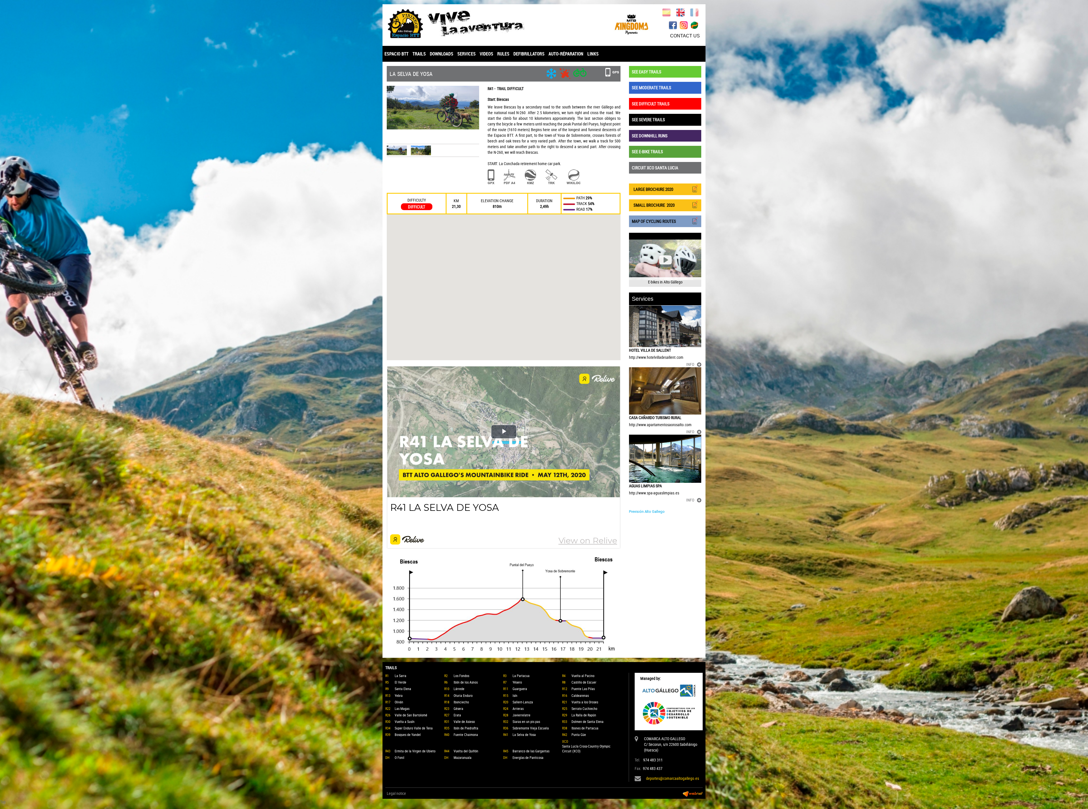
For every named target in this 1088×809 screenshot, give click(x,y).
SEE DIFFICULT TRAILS (651, 103)
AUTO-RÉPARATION (566, 54)
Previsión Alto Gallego (647, 511)
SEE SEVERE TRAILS (648, 119)
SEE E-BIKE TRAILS (647, 151)
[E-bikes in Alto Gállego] (665, 260)
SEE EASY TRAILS (646, 71)
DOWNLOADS (441, 54)
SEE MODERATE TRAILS (651, 87)
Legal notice (396, 793)
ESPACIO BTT (396, 54)
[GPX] (491, 176)
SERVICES (466, 54)
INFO (690, 364)
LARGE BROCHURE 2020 (652, 189)
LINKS (593, 54)
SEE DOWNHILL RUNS (650, 135)
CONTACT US (685, 35)
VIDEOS (486, 54)
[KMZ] (530, 176)
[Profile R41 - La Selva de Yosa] (503, 605)
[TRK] (551, 176)
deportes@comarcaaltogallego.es (672, 778)
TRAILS (419, 54)
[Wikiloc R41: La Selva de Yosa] (574, 176)
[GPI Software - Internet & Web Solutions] (693, 793)
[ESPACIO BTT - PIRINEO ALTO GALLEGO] (463, 23)
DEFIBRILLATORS (529, 54)
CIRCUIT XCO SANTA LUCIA (655, 167)
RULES (503, 54)
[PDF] (509, 176)
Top (3, 801)
